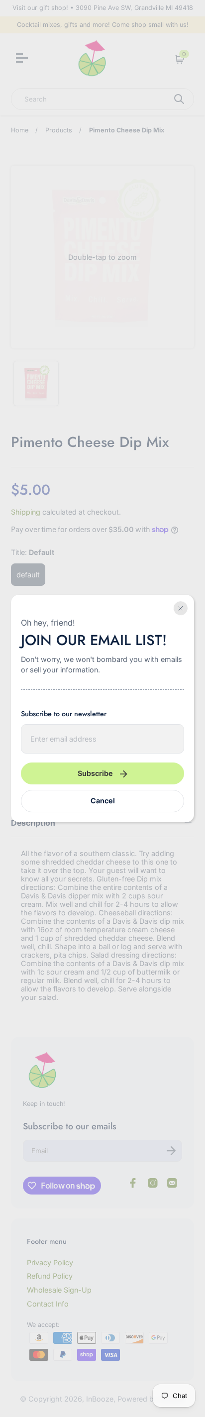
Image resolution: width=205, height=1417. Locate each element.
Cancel (103, 800)
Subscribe (95, 773)
